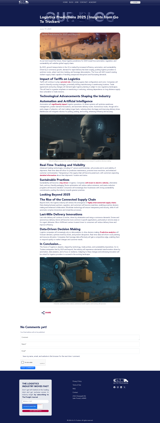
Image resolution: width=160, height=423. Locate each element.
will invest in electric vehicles (97, 183)
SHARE (48, 313)
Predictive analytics (108, 232)
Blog (71, 2)
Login (135, 2)
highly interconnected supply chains (102, 203)
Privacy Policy (77, 381)
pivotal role (65, 82)
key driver (64, 183)
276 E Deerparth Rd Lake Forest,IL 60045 (79, 397)
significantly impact (59, 104)
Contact (83, 2)
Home (65, 2)
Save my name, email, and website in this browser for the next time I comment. (51, 356)
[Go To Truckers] (23, 2)
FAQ (74, 389)
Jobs (76, 2)
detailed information (48, 175)
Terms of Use (77, 385)
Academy (92, 2)
